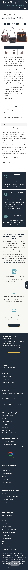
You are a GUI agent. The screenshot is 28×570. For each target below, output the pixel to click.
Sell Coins (5, 427)
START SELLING (14, 325)
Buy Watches (6, 538)
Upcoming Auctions (8, 468)
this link (21, 563)
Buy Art (4, 541)
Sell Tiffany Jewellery (9, 523)
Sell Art (4, 418)
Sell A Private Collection (9, 433)
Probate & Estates (8, 441)
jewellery (21, 260)
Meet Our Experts (8, 499)
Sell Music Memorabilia (9, 529)
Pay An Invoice (7, 482)
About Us (5, 493)
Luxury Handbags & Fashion (12, 18)
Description (6, 124)
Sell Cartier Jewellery (9, 521)
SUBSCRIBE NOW (13, 353)
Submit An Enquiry (8, 367)
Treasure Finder (7, 473)
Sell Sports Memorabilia (10, 532)
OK (14, 567)
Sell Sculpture (6, 430)
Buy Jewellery (6, 535)
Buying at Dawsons (9, 465)
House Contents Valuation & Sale (12, 447)
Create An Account (8, 479)
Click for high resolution (15, 47)
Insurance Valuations (9, 444)
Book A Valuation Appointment (12, 544)
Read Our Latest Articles (10, 496)
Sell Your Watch (7, 421)
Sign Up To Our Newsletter (10, 502)
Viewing (4, 476)
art (10, 262)
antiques (16, 262)
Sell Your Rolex (7, 515)
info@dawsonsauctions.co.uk (11, 404)
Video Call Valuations (9, 549)
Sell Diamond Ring (8, 518)
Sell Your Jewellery (8, 415)
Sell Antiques (6, 526)
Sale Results (6, 470)
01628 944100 (6, 401)
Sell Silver (5, 424)
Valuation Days (7, 547)
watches (6, 262)
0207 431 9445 (6, 385)
